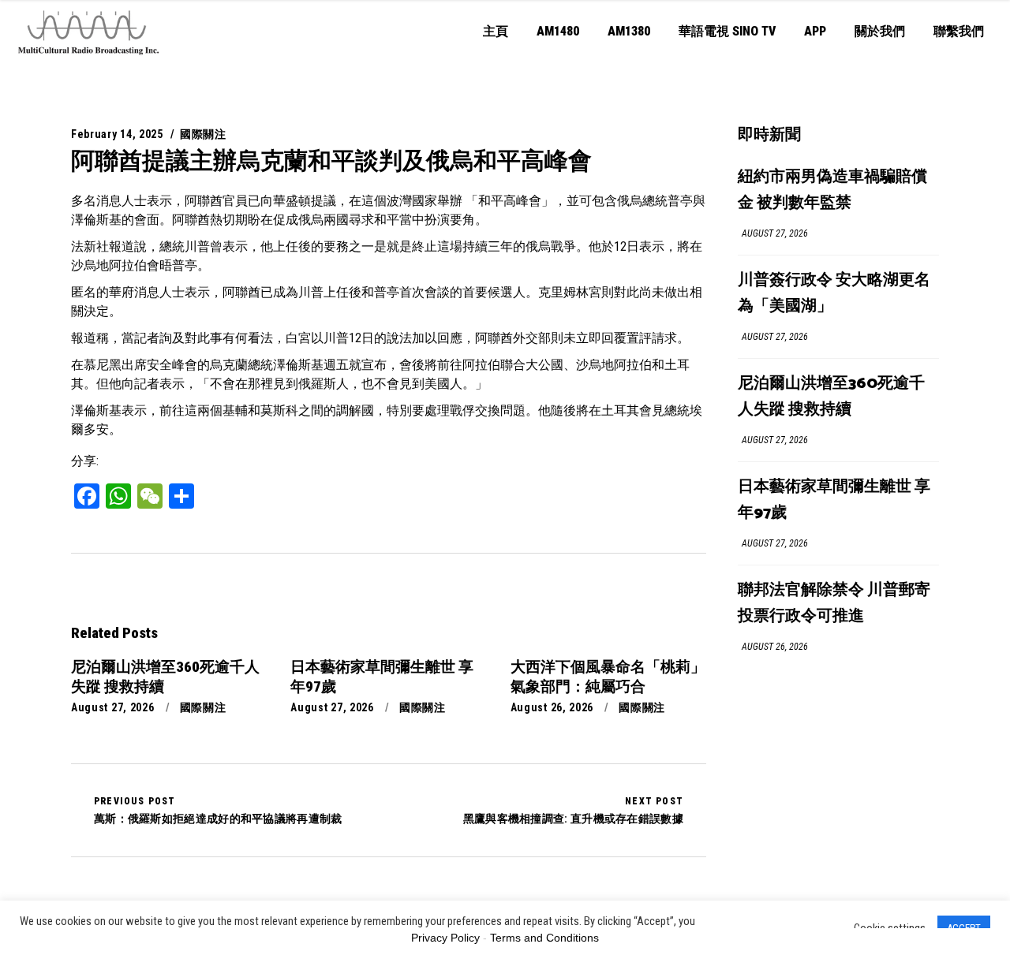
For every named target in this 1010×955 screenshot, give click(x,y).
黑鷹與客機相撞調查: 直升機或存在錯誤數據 (573, 810)
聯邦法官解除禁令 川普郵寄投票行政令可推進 (834, 603)
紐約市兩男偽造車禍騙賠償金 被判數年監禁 (832, 190)
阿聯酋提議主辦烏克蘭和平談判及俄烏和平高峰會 (331, 160)
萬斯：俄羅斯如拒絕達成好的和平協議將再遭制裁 (218, 810)
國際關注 (203, 134)
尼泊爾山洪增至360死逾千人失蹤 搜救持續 (831, 397)
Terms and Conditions (544, 937)
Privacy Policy (445, 937)
